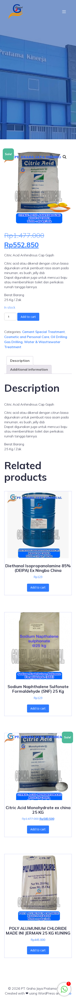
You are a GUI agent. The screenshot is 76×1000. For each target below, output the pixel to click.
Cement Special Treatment (43, 332)
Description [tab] (20, 360)
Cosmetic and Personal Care (26, 337)
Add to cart (28, 317)
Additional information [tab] (29, 369)
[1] (64, 991)
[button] (64, 157)
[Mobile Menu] (64, 11)
